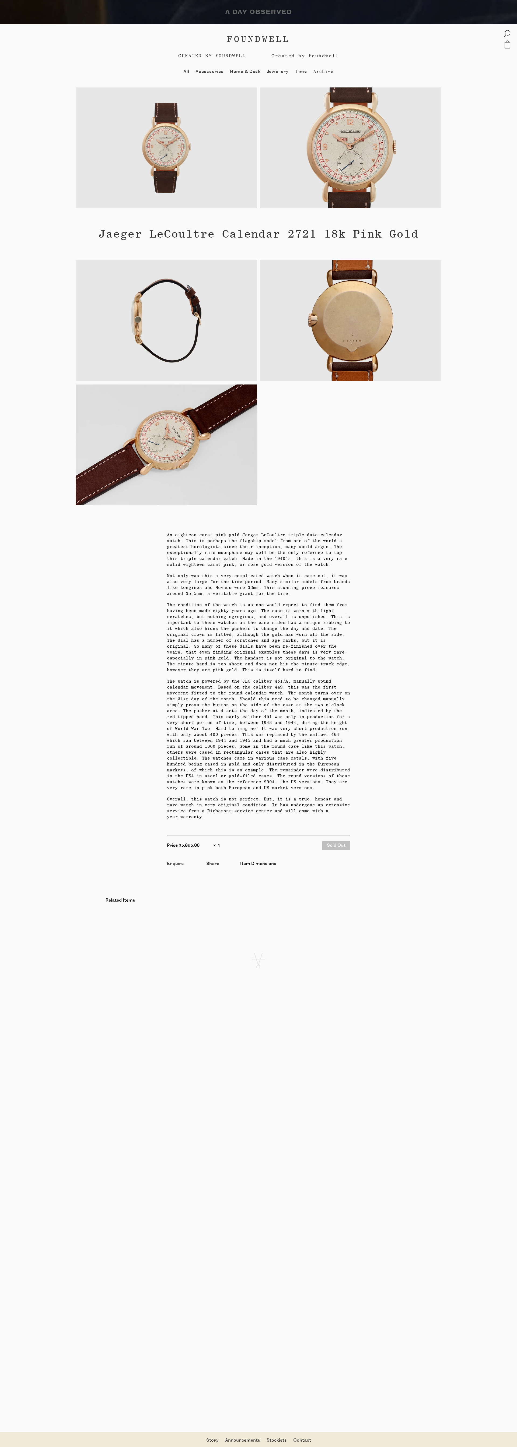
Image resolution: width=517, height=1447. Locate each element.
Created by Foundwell (305, 55)
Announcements (242, 1440)
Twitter (214, 869)
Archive (323, 71)
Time (301, 71)
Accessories (209, 71)
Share (212, 863)
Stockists (277, 1440)
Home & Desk (245, 71)
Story (212, 1440)
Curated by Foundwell (212, 55)
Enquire (175, 863)
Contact (302, 1440)
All (186, 71)
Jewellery (278, 71)
